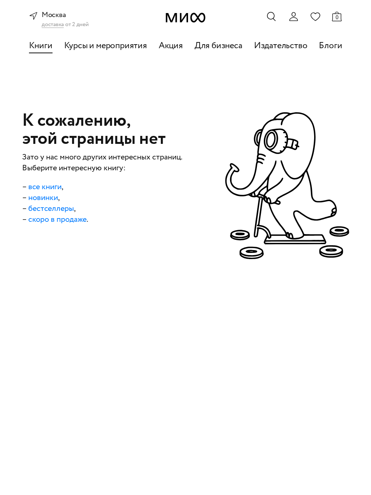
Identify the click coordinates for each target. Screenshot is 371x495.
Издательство (281, 45)
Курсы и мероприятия (105, 45)
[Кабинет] (293, 17)
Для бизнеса (218, 45)
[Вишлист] (315, 16)
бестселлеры (51, 209)
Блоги (330, 45)
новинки (43, 198)
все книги (45, 187)
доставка (53, 25)
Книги (41, 45)
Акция (171, 45)
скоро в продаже (57, 219)
